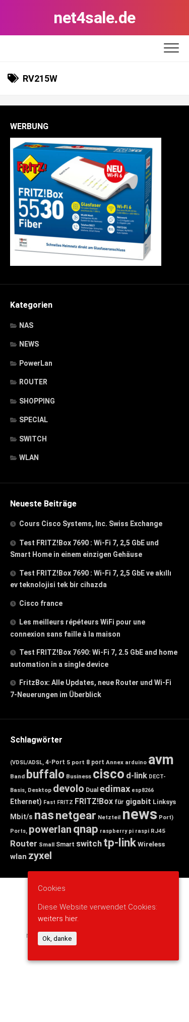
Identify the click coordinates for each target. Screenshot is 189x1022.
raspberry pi (117, 831)
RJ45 (158, 830)
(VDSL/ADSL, (27, 762)
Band (17, 776)
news (139, 814)
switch (89, 843)
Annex (114, 762)
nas (44, 815)
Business (78, 776)
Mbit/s (21, 817)
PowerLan (35, 363)
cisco (108, 773)
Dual (92, 789)
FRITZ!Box (94, 801)
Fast (49, 802)
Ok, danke (57, 938)
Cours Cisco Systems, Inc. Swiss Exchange (90, 524)
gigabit (138, 801)
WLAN (29, 457)
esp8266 (143, 790)
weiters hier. (58, 918)
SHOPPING (37, 401)
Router (23, 843)
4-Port (55, 762)
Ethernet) (26, 802)
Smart (65, 844)
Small (46, 844)
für (119, 802)
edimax (115, 788)
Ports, (18, 831)
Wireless (151, 844)
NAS (26, 325)
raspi (142, 831)
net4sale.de (94, 17)
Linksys (164, 802)
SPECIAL (33, 420)
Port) (166, 817)
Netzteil (109, 817)
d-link (136, 775)
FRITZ (65, 802)
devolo (68, 788)
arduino (136, 762)
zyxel (40, 855)
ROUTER (33, 382)
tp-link (119, 842)
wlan (18, 856)
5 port (76, 762)
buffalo (45, 774)
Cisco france (40, 603)
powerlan (50, 829)
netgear (75, 815)
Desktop (39, 789)
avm (161, 760)
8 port (95, 762)
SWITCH (33, 439)
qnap (85, 828)
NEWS (29, 344)
